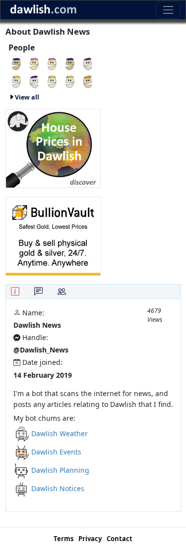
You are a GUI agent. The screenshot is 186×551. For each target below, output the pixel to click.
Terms (63, 538)
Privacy (90, 538)
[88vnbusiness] (16, 63)
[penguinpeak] (34, 81)
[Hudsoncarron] (70, 63)
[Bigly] (53, 147)
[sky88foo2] (52, 81)
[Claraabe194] (88, 81)
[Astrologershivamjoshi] (88, 63)
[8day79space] (16, 81)
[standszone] (34, 63)
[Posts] (38, 291)
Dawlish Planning (60, 470)
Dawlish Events (56, 451)
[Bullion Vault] (53, 235)
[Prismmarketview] (52, 63)
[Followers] (62, 291)
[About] (15, 291)
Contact (119, 538)
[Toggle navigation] (168, 9)
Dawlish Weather (59, 433)
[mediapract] (70, 81)
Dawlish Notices (57, 488)
